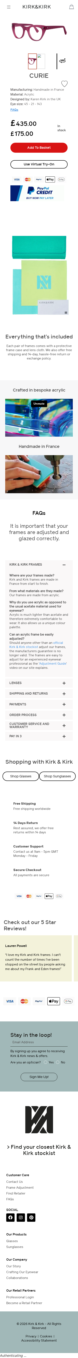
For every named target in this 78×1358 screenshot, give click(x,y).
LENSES (15, 683)
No (63, 1062)
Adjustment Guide (52, 663)
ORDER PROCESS (23, 715)
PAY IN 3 (15, 736)
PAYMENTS (17, 704)
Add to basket (39, 147)
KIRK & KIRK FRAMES (25, 564)
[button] (66, 7)
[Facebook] (10, 1217)
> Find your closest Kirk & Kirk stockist (39, 1150)
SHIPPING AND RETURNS (28, 693)
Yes (51, 1062)
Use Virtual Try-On (39, 164)
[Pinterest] (31, 1217)
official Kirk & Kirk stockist (36, 645)
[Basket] (71, 6)
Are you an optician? (25, 1062)
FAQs (14, 110)
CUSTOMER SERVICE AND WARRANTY (29, 725)
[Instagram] (21, 1217)
